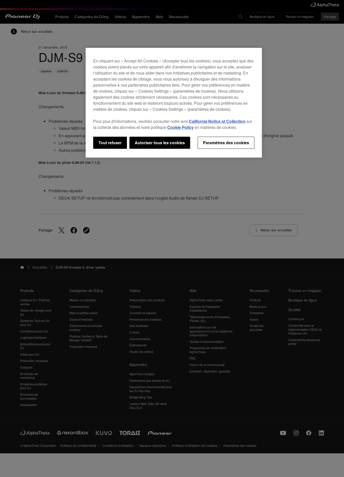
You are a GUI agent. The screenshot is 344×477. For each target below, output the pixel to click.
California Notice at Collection (217, 121)
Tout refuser (110, 142)
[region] (174, 103)
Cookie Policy (180, 127)
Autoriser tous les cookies (160, 142)
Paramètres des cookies (226, 142)
